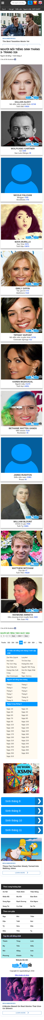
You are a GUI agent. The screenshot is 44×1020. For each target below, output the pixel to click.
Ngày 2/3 (25, 709)
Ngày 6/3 (25, 715)
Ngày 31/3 (10, 756)
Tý (3, 926)
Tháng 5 (9, 691)
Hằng (18, 951)
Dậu (4, 921)
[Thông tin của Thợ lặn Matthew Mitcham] (21, 565)
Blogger (22, 197)
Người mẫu (27, 9)
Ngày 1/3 (10, 709)
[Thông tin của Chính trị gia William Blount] (21, 519)
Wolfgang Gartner (23, 148)
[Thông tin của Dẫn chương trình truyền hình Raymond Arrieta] (21, 612)
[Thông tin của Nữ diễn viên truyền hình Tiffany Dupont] (21, 332)
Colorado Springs (23, 340)
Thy (31, 955)
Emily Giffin (23, 288)
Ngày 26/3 (25, 747)
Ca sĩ (4, 9)
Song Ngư (6, 901)
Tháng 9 (9, 697)
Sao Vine (23, 244)
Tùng (18, 941)
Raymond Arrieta (22, 615)
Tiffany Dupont (23, 335)
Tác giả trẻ (23, 291)
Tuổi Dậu (22, 246)
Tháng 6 (24, 691)
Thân (32, 916)
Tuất (18, 921)
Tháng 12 (25, 700)
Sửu (18, 926)
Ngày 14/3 (25, 728)
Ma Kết (19, 896)
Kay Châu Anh (12, 667)
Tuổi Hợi (22, 386)
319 (33, 642)
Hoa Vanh (10, 661)
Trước (3, 642)
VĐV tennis (23, 431)
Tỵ (31, 931)
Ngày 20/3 (25, 737)
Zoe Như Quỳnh (12, 657)
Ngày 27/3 (10, 750)
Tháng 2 (24, 684)
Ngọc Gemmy (27, 676)
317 (25, 642)
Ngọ (4, 916)
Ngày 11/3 (10, 725)
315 (17, 642)
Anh (31, 951)
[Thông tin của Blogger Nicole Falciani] (21, 192)
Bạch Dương (21, 901)
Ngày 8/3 (25, 718)
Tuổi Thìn (22, 573)
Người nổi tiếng (5, 56)
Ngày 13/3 (10, 728)
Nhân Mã (6, 896)
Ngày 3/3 (10, 712)
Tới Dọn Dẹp (26, 661)
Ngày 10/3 (25, 721)
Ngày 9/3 (10, 721)
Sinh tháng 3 (17, 56)
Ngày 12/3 (25, 725)
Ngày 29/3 (10, 753)
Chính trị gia (22, 524)
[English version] (40, 3)
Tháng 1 (9, 684)
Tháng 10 (25, 697)
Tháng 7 (9, 694)
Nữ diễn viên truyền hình (23, 104)
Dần (31, 926)
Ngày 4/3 (25, 712)
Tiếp (40, 642)
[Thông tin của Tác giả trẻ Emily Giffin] (21, 286)
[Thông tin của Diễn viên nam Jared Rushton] (21, 472)
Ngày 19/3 (10, 737)
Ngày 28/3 (25, 750)
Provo (22, 479)
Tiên (18, 946)
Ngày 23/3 (10, 744)
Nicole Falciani (23, 195)
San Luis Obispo (23, 153)
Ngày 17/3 (10, 734)
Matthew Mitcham (22, 568)
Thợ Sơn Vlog (11, 664)
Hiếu (32, 946)
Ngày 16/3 (25, 731)
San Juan (22, 619)
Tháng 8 (24, 694)
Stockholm (22, 200)
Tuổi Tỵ (23, 526)
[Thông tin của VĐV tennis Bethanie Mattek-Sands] (21, 426)
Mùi (17, 916)
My (4, 946)
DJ (22, 151)
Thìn (18, 931)
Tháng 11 (10, 700)
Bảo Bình (33, 896)
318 (29, 642)
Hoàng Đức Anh (27, 664)
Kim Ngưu (34, 901)
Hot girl (11, 9)
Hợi (31, 921)
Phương (6, 955)
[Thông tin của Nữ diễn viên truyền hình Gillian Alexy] (21, 99)
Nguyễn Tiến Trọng (28, 667)
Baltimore (22, 293)
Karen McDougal (22, 382)
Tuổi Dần (22, 106)
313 (8, 642)
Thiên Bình (20, 892)
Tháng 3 (9, 688)
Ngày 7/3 (10, 718)
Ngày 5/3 (10, 715)
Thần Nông (34, 892)
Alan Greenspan (12, 676)
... (36, 642)
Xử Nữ (5, 892)
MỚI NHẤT (36, 9)
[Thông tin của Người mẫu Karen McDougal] (21, 379)
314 (13, 642)
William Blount (22, 521)
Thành (5, 941)
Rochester (22, 433)
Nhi (4, 951)
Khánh (18, 955)
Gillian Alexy (23, 102)
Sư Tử (32, 906)
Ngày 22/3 (25, 740)
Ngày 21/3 (10, 740)
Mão (4, 931)
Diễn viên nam (22, 477)
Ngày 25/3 (10, 747)
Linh (32, 941)
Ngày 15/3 (10, 731)
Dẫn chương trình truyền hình (23, 617)
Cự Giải (19, 906)
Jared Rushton (23, 475)
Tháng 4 (24, 688)
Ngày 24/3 (25, 744)
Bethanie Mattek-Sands (23, 428)
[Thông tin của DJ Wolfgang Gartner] (21, 146)
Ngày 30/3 (25, 753)
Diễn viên (18, 9)
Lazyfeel (24, 657)
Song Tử (6, 906)
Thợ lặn (22, 570)
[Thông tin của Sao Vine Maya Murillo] (21, 239)
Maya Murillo (23, 242)
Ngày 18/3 (25, 734)
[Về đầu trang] (41, 1017)
